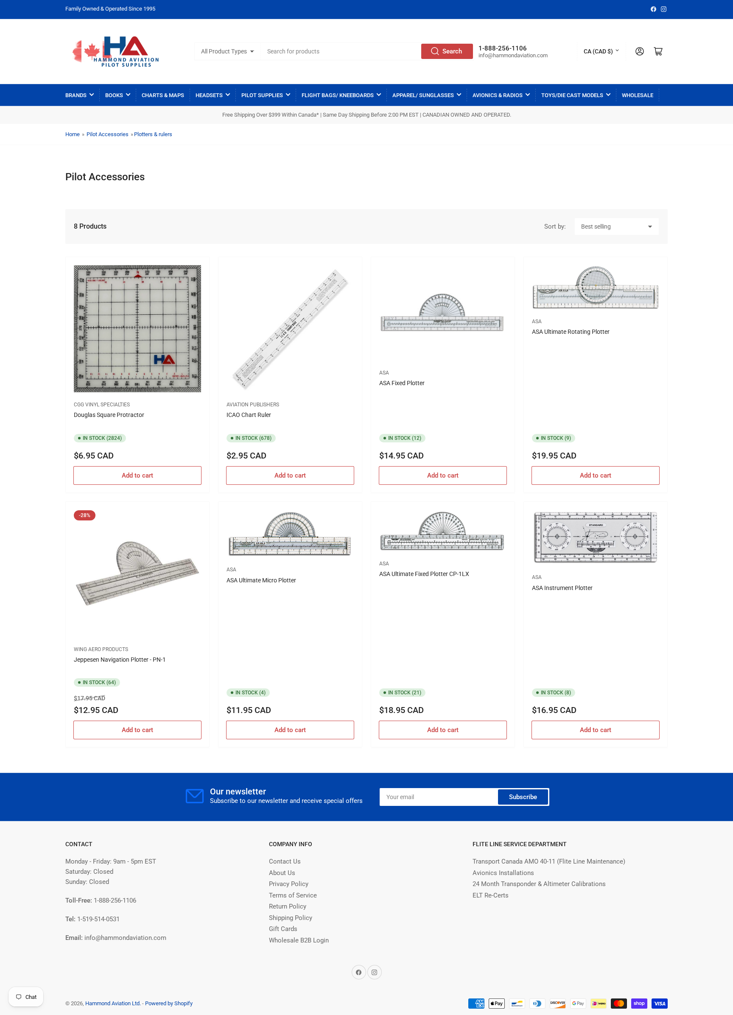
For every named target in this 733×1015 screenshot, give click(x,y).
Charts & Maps (163, 95)
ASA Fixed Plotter (402, 383)
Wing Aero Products (101, 649)
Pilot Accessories (108, 134)
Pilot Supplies (262, 95)
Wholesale (637, 95)
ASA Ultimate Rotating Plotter (571, 331)
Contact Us (285, 861)
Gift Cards (283, 929)
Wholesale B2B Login (299, 940)
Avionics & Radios (498, 95)
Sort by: (555, 226)
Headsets (209, 95)
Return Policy (287, 906)
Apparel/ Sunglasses (423, 95)
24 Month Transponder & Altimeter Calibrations (539, 884)
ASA (384, 373)
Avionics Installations (503, 873)
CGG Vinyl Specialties (102, 405)
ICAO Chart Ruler (249, 414)
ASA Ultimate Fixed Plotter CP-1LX (424, 573)
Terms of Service (293, 895)
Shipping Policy (290, 918)
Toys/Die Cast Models (572, 95)
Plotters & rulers (153, 134)
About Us (282, 873)
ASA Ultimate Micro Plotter (261, 580)
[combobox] (368, 51)
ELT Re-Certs (491, 895)
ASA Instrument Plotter (562, 587)
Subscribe (523, 797)
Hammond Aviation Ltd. (113, 1003)
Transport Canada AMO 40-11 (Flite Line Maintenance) (549, 861)
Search (452, 51)
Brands (76, 95)
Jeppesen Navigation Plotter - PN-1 (120, 659)
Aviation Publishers (253, 405)
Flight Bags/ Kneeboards (338, 95)
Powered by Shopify (169, 1003)
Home (72, 134)
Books (114, 95)
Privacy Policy (288, 884)
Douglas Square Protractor (109, 414)
